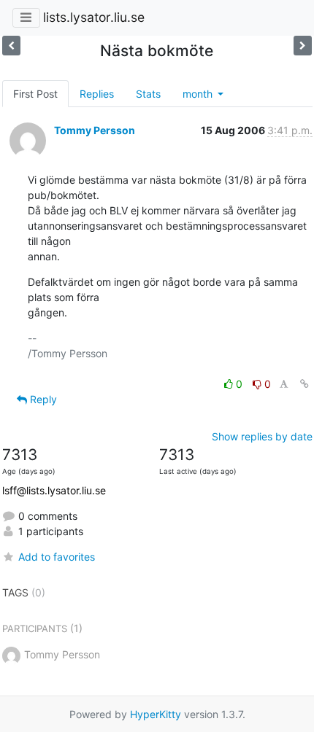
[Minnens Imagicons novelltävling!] (11, 45)
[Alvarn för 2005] (303, 45)
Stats (148, 93)
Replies (97, 93)
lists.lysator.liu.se (94, 17)
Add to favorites (56, 556)
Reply (42, 399)
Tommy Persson (94, 130)
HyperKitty (155, 714)
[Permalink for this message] (304, 384)
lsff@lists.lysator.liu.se (54, 490)
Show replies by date (262, 436)
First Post (35, 93)
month (199, 93)
